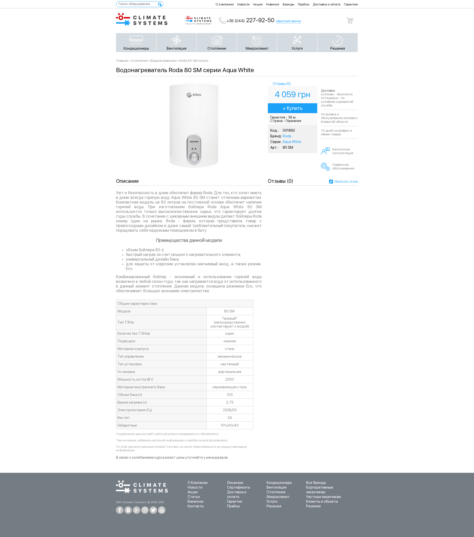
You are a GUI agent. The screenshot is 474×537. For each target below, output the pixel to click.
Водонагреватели (163, 60)
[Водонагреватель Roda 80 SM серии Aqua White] (194, 168)
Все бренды (316, 483)
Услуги (297, 48)
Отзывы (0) (282, 84)
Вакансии (195, 501)
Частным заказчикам (323, 497)
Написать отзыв (346, 181)
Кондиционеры (136, 48)
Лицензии (235, 483)
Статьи (194, 497)
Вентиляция (176, 48)
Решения (337, 48)
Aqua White (292, 142)
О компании (225, 4)
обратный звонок (288, 21)
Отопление (216, 48)
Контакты (196, 506)
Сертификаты (238, 487)
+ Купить (292, 108)
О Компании (198, 483)
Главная (122, 60)
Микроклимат (257, 48)
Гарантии (351, 4)
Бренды (288, 4)
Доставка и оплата (326, 4)
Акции (258, 4)
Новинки (272, 4)
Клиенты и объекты (322, 501)
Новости (243, 4)
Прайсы (303, 4)
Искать (160, 4)
